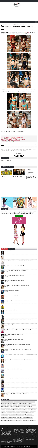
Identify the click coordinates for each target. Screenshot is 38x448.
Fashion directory (5, 432)
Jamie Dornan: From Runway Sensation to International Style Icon (14, 275)
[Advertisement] (25, 13)
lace (4, 150)
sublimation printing (23, 414)
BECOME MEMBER (18, 153)
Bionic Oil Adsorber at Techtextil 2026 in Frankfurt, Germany (13, 334)
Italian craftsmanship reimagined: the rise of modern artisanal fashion (15, 383)
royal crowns (23, 150)
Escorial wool (32, 412)
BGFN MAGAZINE (3, 24)
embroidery (32, 149)
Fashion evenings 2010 (26, 32)
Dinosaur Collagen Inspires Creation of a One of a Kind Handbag (14, 280)
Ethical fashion (19, 417)
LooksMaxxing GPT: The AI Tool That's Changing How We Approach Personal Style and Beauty (31, 177)
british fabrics (27, 408)
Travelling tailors (18, 430)
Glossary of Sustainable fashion (13, 415)
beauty (20, 403)
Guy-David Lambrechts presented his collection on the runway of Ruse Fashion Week (17, 344)
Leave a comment (8, 142)
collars (14, 150)
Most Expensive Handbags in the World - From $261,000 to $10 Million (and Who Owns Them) (18, 260)
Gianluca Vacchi (18, 406)
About (22, 447)
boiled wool (13, 409)
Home (19, 447)
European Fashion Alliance (5, 420)
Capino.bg (11, 420)
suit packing (3, 409)
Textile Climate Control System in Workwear (11, 314)
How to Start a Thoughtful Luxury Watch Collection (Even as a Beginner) (15, 250)
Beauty (7, 24)
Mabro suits (3, 411)
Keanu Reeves (29, 406)
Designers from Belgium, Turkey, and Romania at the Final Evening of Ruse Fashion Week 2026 (18, 359)
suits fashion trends (4, 417)
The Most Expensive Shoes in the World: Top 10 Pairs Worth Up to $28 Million (16, 255)
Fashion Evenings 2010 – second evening (7, 141)
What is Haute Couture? (18, 420)
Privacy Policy (34, 447)
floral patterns (27, 149)
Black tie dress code (19, 409)
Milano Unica (12, 411)
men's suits (8, 430)
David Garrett (12, 406)
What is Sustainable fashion (29, 415)
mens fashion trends (14, 408)
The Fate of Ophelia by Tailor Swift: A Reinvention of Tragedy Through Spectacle (16, 393)
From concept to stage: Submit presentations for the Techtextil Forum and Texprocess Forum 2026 (19, 388)
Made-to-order (33, 429)
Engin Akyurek (24, 406)
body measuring (24, 418)
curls (35, 149)
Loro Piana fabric (3, 403)
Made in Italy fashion (4, 415)
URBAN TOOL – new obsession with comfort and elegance (10, 139)
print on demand (29, 414)
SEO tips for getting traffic (5, 406)
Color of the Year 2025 (9, 418)
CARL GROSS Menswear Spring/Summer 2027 (11, 295)
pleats (2, 150)
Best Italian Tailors (18, 411)
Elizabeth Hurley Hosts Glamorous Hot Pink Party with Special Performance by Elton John (18, 329)
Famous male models (17, 412)
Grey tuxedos (33, 409)
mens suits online (33, 411)
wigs (19, 149)
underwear (9, 149)
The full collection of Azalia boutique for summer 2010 (9, 138)
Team (24, 447)
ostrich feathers (18, 150)
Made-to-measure (28, 429)
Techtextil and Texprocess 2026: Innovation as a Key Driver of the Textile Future (16, 378)
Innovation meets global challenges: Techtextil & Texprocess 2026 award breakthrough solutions (19, 364)
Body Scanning (3, 412)
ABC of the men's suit (29, 430)
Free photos (3, 418)
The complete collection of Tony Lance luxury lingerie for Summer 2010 (12, 137)
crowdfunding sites (15, 414)
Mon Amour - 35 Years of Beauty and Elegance (6, 176)
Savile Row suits (21, 408)
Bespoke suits (32, 439)
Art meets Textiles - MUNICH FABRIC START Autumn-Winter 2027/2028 (15, 270)
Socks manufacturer (17, 418)
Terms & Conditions (29, 447)
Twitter (19, 446)
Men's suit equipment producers (18, 434)
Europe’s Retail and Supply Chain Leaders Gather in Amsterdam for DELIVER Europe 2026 (17, 300)
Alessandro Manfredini (25, 412)
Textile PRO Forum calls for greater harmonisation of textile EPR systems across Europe (17, 265)
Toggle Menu (19, 1)
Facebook (16, 446)
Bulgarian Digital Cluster (27, 446)
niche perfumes (30, 418)
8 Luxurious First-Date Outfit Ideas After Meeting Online (18, 176)
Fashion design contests (12, 417)
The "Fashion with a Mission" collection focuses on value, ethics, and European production (17, 349)
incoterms (2, 414)
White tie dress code (27, 409)
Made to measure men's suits (5, 408)
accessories (14, 149)
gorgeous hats (9, 150)
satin (21, 149)
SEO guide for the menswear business (31, 434)
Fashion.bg (2, 160)
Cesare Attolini (25, 403)
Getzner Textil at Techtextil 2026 (9, 324)
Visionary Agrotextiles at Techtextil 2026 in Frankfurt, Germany (13, 339)
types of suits (8, 409)
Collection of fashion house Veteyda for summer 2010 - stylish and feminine (13, 139)
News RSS (22, 446)
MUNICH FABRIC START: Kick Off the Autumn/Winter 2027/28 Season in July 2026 (16, 285)
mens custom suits (33, 408)
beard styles (21, 415)
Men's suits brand (9, 412)
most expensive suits (26, 411)
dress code (9, 403)
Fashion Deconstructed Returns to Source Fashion (11, 290)
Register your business (19, 215)
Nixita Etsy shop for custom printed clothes (29, 420)
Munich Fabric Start (8, 414)
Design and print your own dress (27, 417)
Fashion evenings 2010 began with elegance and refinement (10, 140)
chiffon (23, 149)
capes (17, 149)
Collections (10, 24)
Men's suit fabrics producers (17, 433)
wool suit (30, 403)
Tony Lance (5, 149)
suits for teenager (15, 403)
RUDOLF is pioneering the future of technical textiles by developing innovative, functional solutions (19, 319)
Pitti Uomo (7, 411)
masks (6, 150)
